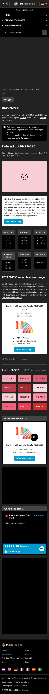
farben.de (14, 644)
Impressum (6, 678)
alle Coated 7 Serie (38, 370)
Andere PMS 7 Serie (16, 370)
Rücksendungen (37, 678)
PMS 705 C (40, 388)
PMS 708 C (40, 397)
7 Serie (23, 118)
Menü (7, 15)
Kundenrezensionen (14, 509)
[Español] (34, 669)
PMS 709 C (9, 406)
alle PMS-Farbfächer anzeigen (14, 359)
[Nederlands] (3, 669)
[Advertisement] (24, 61)
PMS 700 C (9, 378)
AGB (26, 678)
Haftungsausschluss (10, 686)
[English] (9, 669)
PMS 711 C (40, 406)
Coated (15, 20)
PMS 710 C (24, 406)
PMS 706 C (9, 397)
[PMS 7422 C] (24, 176)
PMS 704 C (24, 388)
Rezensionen (23, 546)
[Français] (21, 669)
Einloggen (8, 100)
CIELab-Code (41, 232)
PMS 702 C (40, 378)
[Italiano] (28, 669)
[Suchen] (44, 32)
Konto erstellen (24, 138)
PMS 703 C (9, 388)
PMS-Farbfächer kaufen (15, 418)
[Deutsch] (43, 3)
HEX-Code (40, 254)
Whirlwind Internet (21, 690)
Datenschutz (21, 682)
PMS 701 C (24, 378)
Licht (31, 10)
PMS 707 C (24, 397)
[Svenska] (40, 669)
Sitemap (17, 678)
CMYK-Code (8, 232)
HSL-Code (24, 254)
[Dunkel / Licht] (25, 10)
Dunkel (18, 10)
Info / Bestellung (13, 221)
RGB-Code (24, 232)
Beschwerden (7, 682)
